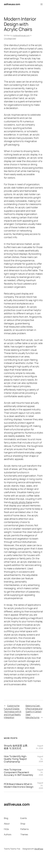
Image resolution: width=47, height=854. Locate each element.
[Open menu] (41, 4)
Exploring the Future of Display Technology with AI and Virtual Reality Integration (12, 711)
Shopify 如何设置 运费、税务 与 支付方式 (17, 747)
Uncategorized (10, 38)
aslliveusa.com (12, 4)
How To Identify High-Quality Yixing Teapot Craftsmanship (15, 759)
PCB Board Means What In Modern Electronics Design (18, 785)
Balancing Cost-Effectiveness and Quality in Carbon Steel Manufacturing (34, 711)
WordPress (38, 848)
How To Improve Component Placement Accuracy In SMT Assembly (18, 772)
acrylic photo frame (21, 502)
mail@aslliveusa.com (21, 35)
